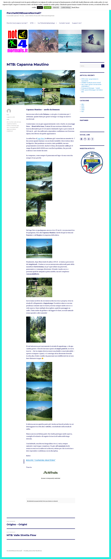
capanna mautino (12, 123)
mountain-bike (14, 127)
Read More (75, 7)
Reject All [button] (56, 7)
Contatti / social (64, 23)
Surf (82, 111)
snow (82, 109)
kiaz (8, 114)
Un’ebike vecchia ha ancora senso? (91, 82)
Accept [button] (40, 7)
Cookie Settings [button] (65, 7)
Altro (82, 104)
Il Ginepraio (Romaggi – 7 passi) (90, 88)
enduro (9, 125)
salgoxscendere (11, 129)
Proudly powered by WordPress (33, 551)
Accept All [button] (47, 7)
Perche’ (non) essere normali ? (17, 23)
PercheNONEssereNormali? (24, 13)
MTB (31, 23)
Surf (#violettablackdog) (46, 23)
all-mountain (10, 122)
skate (82, 108)
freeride (13, 125)
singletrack (10, 131)
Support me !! (76, 23)
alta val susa (17, 122)
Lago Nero (41, 138)
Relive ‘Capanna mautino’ (41, 460)
